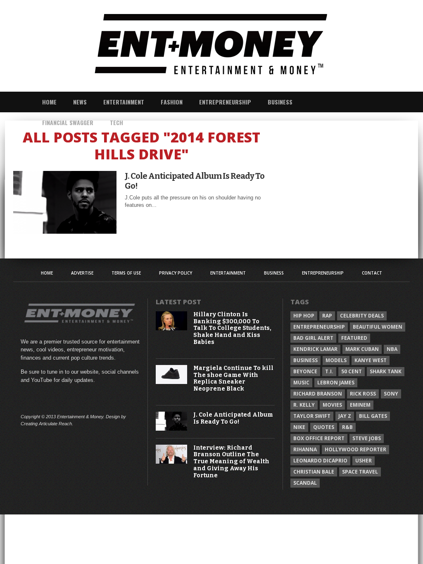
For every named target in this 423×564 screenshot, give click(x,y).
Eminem (360, 404)
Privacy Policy (175, 273)
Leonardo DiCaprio (320, 460)
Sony (391, 393)
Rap (327, 315)
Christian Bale (313, 471)
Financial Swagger (67, 122)
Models (336, 360)
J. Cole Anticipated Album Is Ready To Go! (194, 181)
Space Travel (360, 471)
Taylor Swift (311, 415)
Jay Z (344, 415)
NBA (392, 349)
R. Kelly (304, 404)
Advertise (82, 273)
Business (280, 101)
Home (49, 101)
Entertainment (123, 101)
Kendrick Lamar (315, 349)
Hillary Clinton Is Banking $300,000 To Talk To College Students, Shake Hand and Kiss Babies (232, 328)
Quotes (323, 427)
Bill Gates (373, 415)
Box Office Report (319, 438)
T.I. (329, 371)
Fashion (172, 101)
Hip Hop (303, 315)
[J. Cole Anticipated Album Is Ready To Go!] (64, 231)
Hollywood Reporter (355, 449)
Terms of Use (126, 273)
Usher (363, 460)
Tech (116, 122)
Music (301, 382)
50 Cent (351, 371)
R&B (347, 427)
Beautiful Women (377, 326)
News (80, 101)
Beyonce (305, 371)
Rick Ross (363, 393)
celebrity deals (362, 315)
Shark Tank (386, 371)
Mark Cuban (362, 349)
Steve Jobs (366, 438)
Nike (299, 427)
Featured (354, 337)
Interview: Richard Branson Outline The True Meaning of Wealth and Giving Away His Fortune (231, 462)
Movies (332, 404)
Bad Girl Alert (313, 337)
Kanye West (370, 360)
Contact (372, 273)
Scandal (305, 482)
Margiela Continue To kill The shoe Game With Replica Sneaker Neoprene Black (233, 378)
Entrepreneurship (225, 101)
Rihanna (305, 449)
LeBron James (335, 382)
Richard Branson (317, 393)
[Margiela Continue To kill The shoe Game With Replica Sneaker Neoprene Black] (172, 382)
